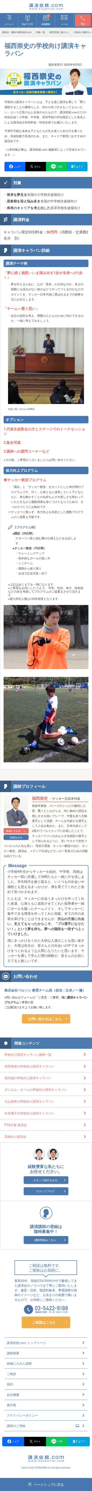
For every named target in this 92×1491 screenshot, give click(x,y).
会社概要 (13, 1394)
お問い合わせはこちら (45, 1018)
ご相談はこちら (44, 1322)
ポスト (37, 1441)
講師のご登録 (16, 1425)
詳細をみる (16, 837)
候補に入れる (13, 831)
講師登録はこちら (45, 1240)
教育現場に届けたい (60, 32)
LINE (60, 1441)
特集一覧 (40, 32)
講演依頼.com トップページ (26, 1342)
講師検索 (13, 1353)
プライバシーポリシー (22, 1415)
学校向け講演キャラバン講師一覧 (27, 1054)
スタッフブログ (45, 1191)
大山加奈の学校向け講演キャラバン (29, 1101)
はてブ (81, 1441)
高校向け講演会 (15, 1136)
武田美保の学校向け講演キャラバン (29, 1066)
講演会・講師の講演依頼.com (17, 32)
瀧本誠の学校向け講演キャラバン (27, 1078)
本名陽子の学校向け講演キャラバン (29, 1113)
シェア (15, 1441)
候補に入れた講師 (19, 1363)
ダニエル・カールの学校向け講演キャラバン (35, 1089)
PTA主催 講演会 (15, 1125)
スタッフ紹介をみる (45, 1180)
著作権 (11, 1405)
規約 (10, 1384)
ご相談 (11, 1373)
